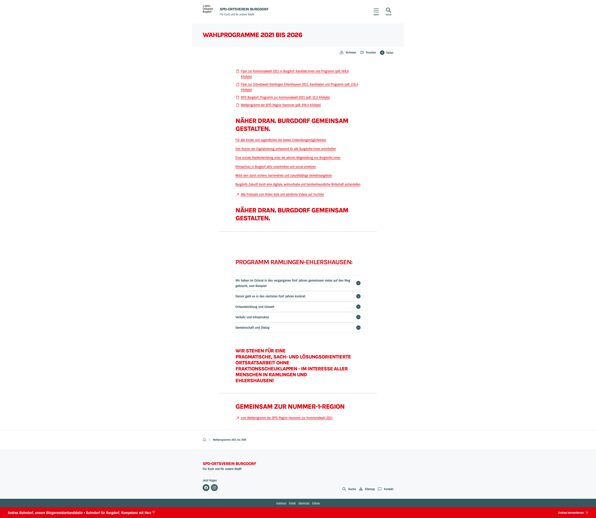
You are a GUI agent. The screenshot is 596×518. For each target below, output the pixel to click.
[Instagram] (214, 487)
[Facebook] (206, 487)
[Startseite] (204, 440)
